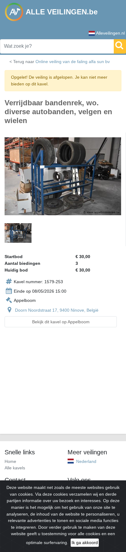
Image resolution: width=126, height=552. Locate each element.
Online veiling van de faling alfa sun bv (72, 61)
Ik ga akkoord (85, 542)
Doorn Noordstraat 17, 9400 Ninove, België (56, 310)
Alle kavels (15, 467)
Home (10, 461)
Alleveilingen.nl (110, 33)
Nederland (86, 461)
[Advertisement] (63, 384)
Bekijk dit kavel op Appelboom (61, 321)
